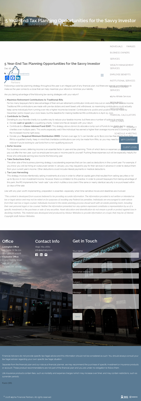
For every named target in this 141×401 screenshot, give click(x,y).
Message (86, 292)
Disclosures (117, 109)
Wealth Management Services (122, 67)
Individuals (116, 46)
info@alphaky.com (43, 250)
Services (115, 59)
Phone (85, 261)
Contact (132, 127)
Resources (116, 102)
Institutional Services (122, 80)
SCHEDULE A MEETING (125, 133)
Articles (118, 127)
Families (131, 46)
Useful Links (117, 121)
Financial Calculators (123, 115)
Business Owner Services (119, 88)
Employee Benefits (120, 74)
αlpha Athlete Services (120, 96)
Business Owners (120, 52)
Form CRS (7, 383)
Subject (86, 282)
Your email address (91, 271)
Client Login (130, 147)
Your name (87, 251)
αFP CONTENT (128, 139)
